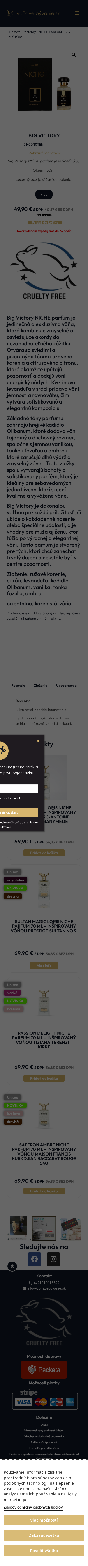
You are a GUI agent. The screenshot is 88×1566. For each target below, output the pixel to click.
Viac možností (44, 1520)
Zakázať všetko (44, 1535)
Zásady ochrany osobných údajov (33, 1507)
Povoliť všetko (44, 1550)
